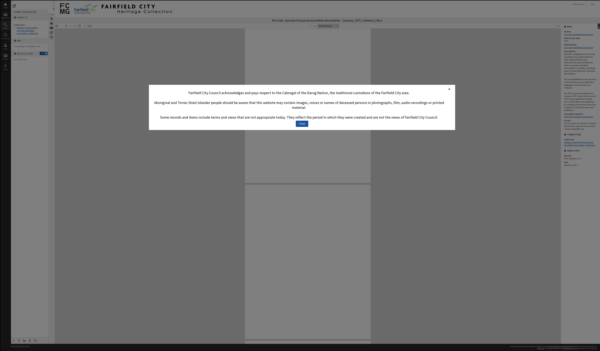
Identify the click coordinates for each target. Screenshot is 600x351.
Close (302, 123)
